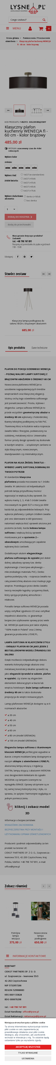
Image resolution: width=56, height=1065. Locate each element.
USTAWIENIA (28, 1058)
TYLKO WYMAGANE (28, 1053)
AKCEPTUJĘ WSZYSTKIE (28, 1047)
